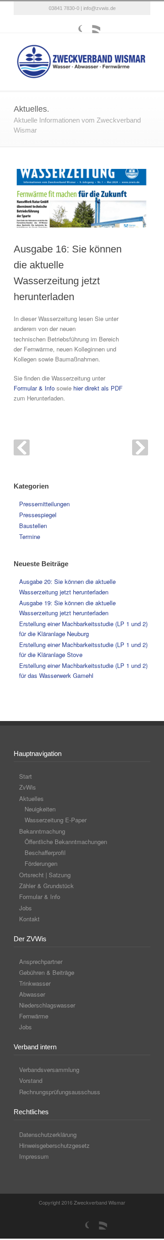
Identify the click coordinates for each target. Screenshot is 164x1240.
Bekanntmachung (42, 831)
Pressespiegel (37, 514)
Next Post (140, 447)
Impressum (34, 1156)
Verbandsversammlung (49, 1069)
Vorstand (30, 1080)
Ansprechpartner (40, 961)
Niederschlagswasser (47, 1005)
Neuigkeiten (40, 809)
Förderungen (41, 863)
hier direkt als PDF (98, 388)
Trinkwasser (35, 983)
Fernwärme (33, 1016)
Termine (29, 536)
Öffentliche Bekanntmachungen (66, 841)
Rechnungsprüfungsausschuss (59, 1091)
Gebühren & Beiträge (46, 972)
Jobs (25, 908)
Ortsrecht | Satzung (45, 874)
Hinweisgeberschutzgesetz (54, 1145)
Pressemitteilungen (44, 503)
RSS (91, 24)
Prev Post (22, 447)
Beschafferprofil (45, 852)
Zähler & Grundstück (46, 885)
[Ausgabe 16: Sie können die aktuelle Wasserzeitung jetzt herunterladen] (82, 198)
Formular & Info (34, 388)
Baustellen (33, 525)
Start (25, 776)
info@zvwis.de (99, 8)
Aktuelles (31, 798)
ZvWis (27, 787)
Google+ (73, 24)
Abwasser (32, 994)
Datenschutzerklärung (48, 1134)
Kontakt (29, 918)
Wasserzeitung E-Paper (56, 819)
